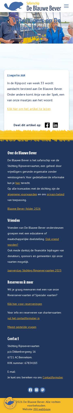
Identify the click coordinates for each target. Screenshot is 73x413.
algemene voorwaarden (22, 194)
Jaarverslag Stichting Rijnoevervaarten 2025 (34, 270)
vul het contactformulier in (24, 318)
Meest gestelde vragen (22, 327)
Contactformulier (53, 377)
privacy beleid (55, 194)
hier (17, 183)
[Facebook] (47, 123)
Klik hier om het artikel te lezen (29, 109)
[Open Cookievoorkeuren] (10, 408)
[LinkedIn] (55, 123)
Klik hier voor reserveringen (25, 304)
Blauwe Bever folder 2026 (24, 208)
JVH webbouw (41, 409)
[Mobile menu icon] (66, 6)
